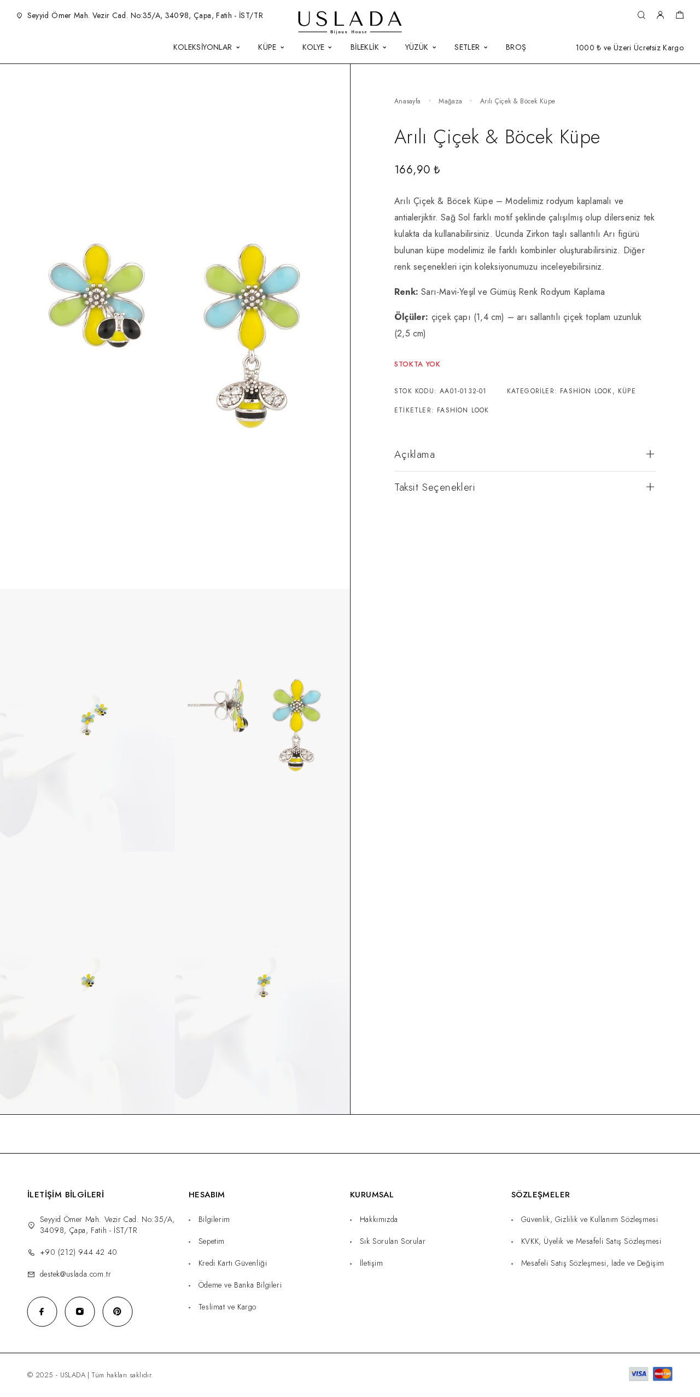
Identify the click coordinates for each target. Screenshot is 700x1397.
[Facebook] (42, 1311)
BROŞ (516, 48)
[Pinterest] (117, 1311)
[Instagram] (79, 1311)
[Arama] (641, 15)
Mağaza (450, 101)
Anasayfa (407, 101)
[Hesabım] (660, 15)
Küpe (627, 391)
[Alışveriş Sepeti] (679, 16)
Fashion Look (586, 391)
